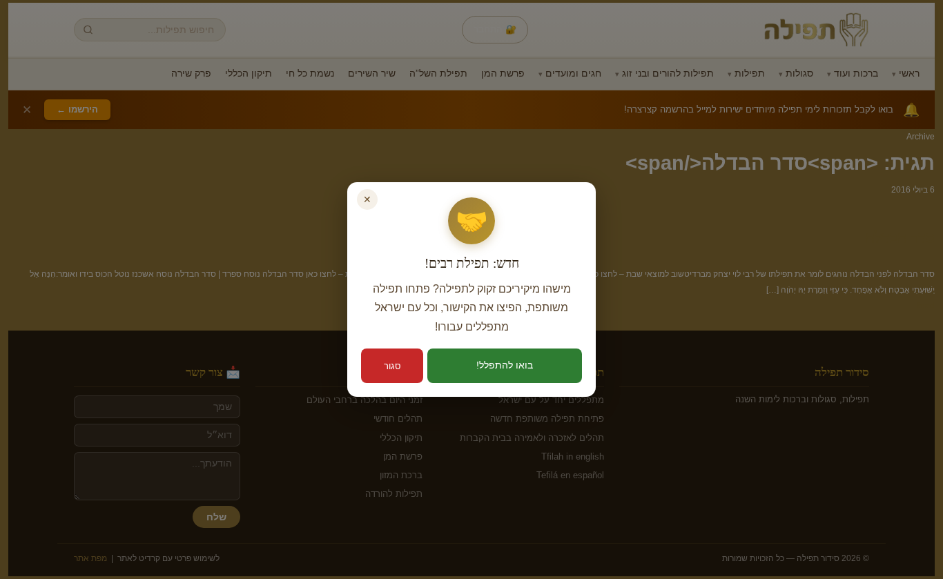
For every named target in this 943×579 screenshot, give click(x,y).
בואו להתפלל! (504, 365)
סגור (392, 366)
